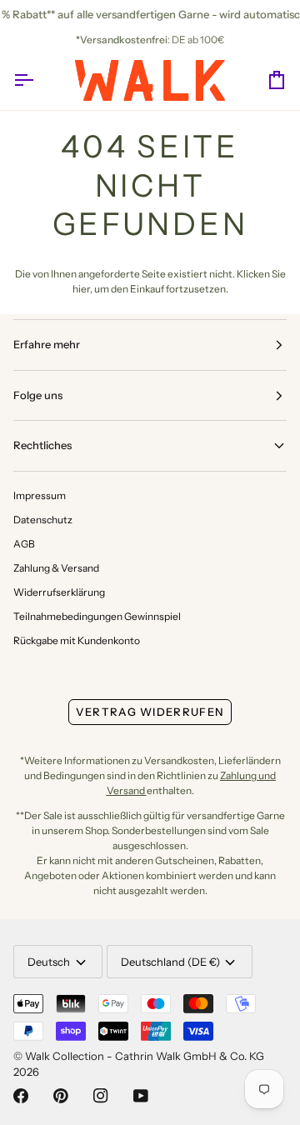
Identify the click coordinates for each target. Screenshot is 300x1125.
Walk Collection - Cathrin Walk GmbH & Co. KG (144, 1055)
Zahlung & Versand (56, 568)
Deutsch (49, 961)
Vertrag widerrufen (150, 711)
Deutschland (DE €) (170, 961)
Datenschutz (42, 519)
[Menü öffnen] (38, 80)
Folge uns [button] (37, 395)
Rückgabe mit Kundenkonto (76, 640)
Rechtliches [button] (42, 445)
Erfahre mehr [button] (46, 344)
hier (81, 288)
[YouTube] (140, 1095)
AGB (24, 544)
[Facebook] (20, 1095)
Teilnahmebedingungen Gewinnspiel (97, 616)
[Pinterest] (60, 1095)
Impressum (39, 495)
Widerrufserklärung (59, 592)
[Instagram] (100, 1095)
